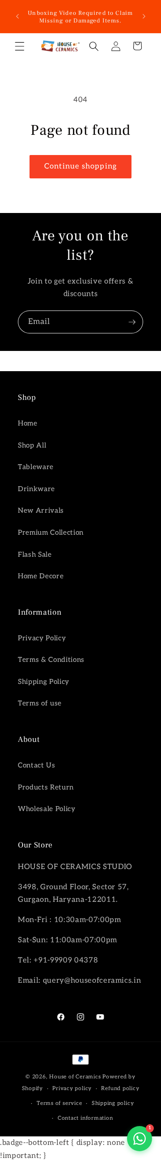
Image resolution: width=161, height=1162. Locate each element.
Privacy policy (72, 1088)
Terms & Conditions (51, 660)
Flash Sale (35, 554)
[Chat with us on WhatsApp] (139, 1138)
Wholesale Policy (47, 809)
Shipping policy (113, 1103)
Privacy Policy (42, 638)
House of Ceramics (75, 1076)
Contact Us (36, 765)
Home (28, 423)
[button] (19, 46)
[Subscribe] (132, 322)
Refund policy (120, 1088)
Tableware (36, 467)
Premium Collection (51, 532)
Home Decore (41, 576)
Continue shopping (80, 166)
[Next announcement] (144, 17)
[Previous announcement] (17, 17)
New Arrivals (41, 510)
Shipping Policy (43, 682)
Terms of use (40, 703)
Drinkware (36, 489)
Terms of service (59, 1103)
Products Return (46, 787)
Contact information (85, 1118)
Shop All (32, 445)
